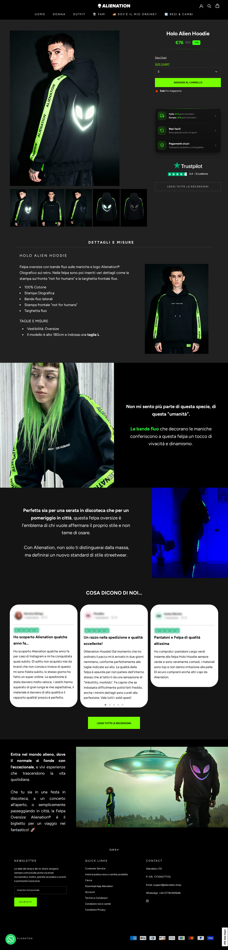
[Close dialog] (149, 433)
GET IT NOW (114, 511)
